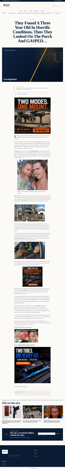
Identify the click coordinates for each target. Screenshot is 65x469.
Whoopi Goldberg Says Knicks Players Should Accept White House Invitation (52, 421)
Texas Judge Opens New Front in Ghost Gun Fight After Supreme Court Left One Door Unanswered (11, 422)
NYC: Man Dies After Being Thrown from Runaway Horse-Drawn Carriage (32, 421)
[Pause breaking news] (62, 13)
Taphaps (20, 345)
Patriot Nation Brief (58, 0)
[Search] (62, 6)
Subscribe (58, 433)
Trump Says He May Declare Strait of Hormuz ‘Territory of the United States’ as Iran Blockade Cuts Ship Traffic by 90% (21, 13)
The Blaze (28, 345)
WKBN (23, 345)
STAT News (32, 345)
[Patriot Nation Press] (7, 5)
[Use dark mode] (62, 0)
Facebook (19, 386)
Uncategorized (32, 19)
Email (22, 386)
